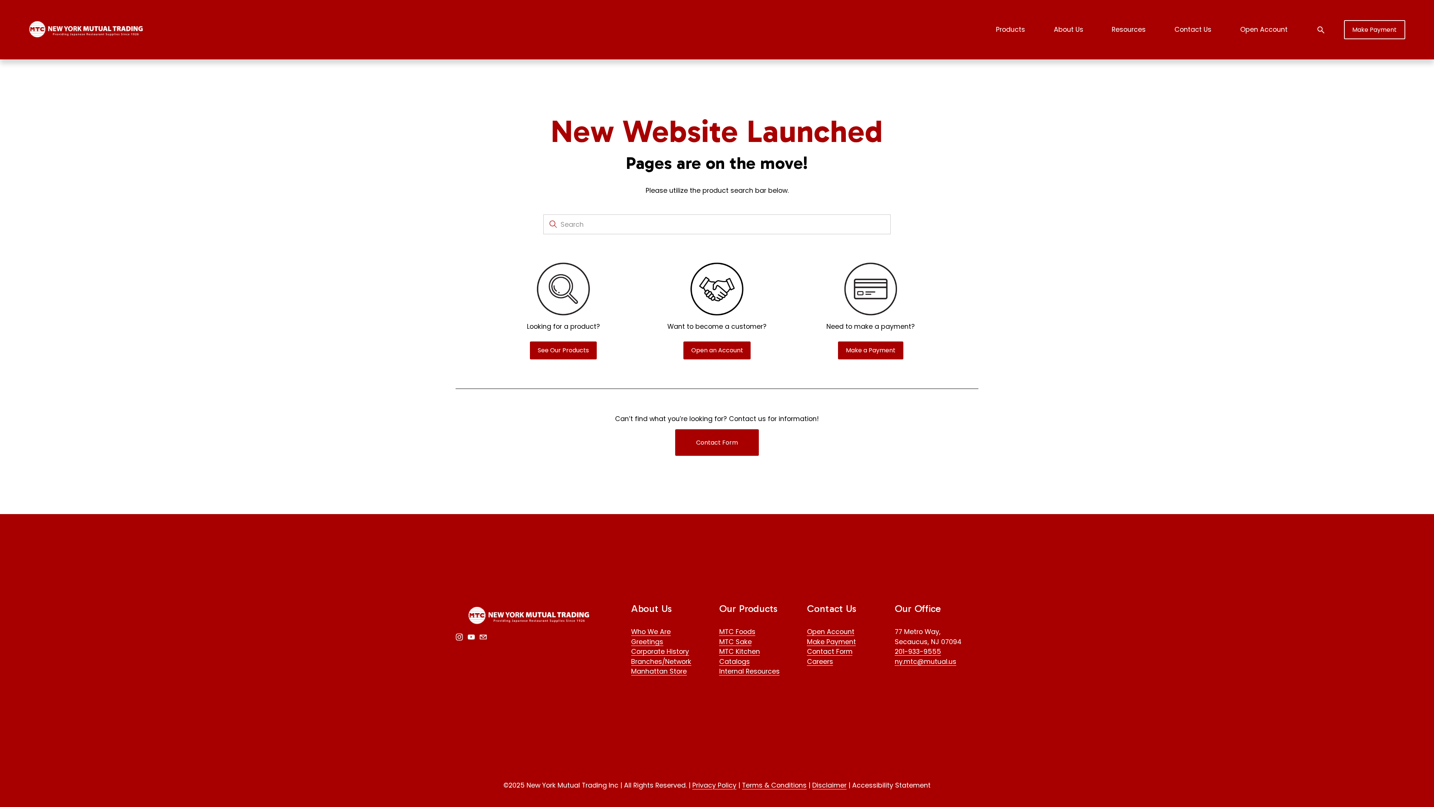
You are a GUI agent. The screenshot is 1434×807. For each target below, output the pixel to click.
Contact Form (717, 442)
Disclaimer (829, 785)
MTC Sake (735, 641)
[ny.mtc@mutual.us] (483, 637)
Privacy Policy (714, 785)
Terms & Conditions (774, 785)
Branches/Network (661, 661)
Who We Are (651, 631)
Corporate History (660, 651)
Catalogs (734, 661)
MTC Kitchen (739, 651)
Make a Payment (871, 350)
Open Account (1264, 29)
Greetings (647, 641)
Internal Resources (749, 671)
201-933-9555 (918, 651)
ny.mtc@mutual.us (925, 661)
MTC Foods (737, 631)
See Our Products (563, 350)
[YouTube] (471, 637)
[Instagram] (459, 637)
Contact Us (1192, 29)
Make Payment (1374, 29)
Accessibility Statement (891, 785)
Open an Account (717, 350)
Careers (820, 661)
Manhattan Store (659, 671)
